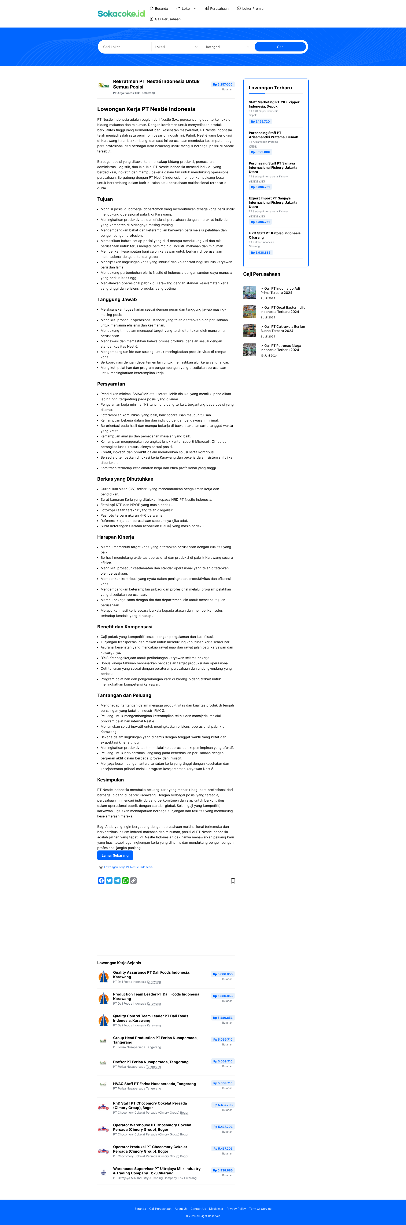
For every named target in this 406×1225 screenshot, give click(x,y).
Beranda (161, 8)
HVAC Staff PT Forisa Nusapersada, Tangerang (154, 1084)
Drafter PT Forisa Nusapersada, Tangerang (151, 1062)
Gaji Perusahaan (168, 19)
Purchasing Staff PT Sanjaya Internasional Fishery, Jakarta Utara (273, 167)
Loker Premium (254, 8)
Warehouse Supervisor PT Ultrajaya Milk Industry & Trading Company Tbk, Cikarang (157, 1171)
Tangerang (153, 1047)
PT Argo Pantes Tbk (126, 93)
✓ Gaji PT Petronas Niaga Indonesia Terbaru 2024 (281, 347)
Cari (280, 47)
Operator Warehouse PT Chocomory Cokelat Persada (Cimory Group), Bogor (152, 1127)
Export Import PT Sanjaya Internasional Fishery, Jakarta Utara (273, 202)
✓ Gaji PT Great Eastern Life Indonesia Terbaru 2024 (283, 309)
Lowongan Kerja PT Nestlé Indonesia (128, 867)
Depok (253, 115)
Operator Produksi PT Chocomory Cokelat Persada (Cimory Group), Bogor (150, 1149)
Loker (186, 8)
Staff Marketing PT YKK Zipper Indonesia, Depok (274, 104)
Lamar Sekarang (115, 855)
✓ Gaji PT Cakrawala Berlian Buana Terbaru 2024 (283, 328)
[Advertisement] (166, 920)
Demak (253, 145)
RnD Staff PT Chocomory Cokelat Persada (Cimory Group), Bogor (150, 1105)
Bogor (184, 1112)
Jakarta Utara (257, 180)
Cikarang (190, 1178)
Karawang (148, 92)
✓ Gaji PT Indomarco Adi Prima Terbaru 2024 (280, 290)
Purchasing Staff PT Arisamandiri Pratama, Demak (273, 135)
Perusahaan (219, 8)
